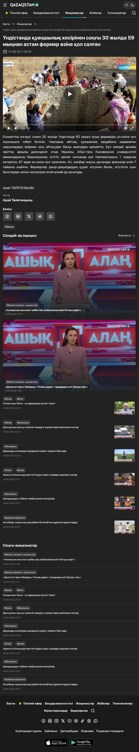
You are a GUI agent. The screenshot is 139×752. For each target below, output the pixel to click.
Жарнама (87, 731)
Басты (6, 24)
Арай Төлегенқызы (17, 200)
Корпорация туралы (29, 731)
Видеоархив (79, 710)
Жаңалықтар (74, 13)
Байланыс (51, 731)
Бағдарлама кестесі (46, 13)
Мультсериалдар (56, 710)
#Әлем (9, 226)
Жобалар (95, 13)
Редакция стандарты (110, 731)
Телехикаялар (116, 13)
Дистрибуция (69, 731)
